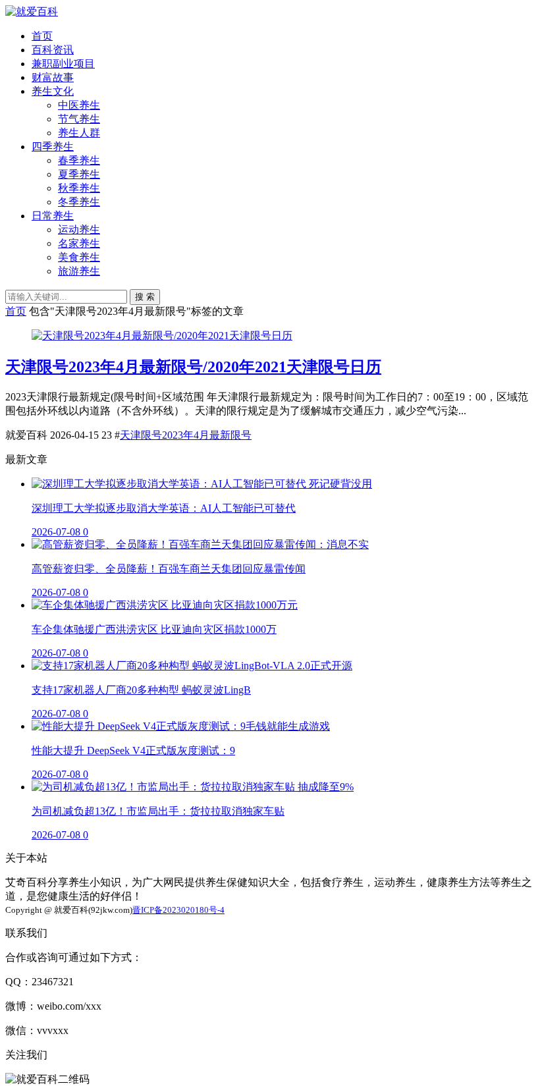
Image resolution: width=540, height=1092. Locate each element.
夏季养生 (79, 174)
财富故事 (53, 77)
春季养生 (79, 160)
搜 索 (145, 297)
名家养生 (79, 243)
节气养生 (79, 118)
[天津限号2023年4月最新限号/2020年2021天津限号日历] (162, 335)
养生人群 (79, 132)
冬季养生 (79, 201)
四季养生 (53, 146)
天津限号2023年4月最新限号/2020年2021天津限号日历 (193, 366)
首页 (42, 35)
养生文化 (53, 91)
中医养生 (79, 105)
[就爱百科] (31, 11)
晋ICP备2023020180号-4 (178, 910)
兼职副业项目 (63, 63)
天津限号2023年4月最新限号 (186, 435)
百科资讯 (53, 49)
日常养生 (53, 215)
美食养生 (79, 257)
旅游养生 (79, 271)
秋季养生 (79, 188)
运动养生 (79, 229)
